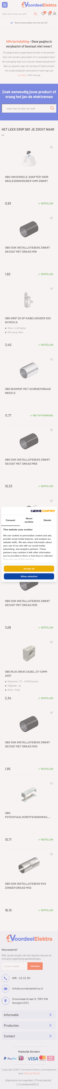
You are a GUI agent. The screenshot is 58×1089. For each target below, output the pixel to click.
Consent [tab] (10, 520)
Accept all (29, 568)
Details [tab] (47, 520)
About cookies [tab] (29, 520)
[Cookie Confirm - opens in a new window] (43, 511)
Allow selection (29, 576)
